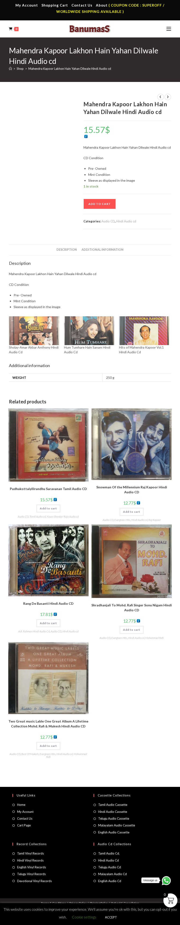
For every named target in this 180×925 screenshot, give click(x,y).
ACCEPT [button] (111, 917)
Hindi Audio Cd (108, 860)
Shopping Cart (54, 5)
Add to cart (99, 204)
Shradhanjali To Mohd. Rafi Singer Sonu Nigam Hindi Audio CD (131, 607)
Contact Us (81, 5)
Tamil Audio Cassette (112, 805)
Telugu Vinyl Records (31, 874)
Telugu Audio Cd (109, 867)
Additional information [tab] (103, 249)
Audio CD (108, 221)
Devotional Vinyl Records (34, 881)
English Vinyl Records (31, 867)
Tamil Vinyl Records (30, 853)
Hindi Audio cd (126, 221)
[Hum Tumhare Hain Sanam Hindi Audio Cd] (89, 330)
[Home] (10, 68)
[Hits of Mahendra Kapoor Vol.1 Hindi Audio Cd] (144, 330)
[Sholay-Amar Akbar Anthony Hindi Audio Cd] (34, 330)
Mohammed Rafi (154, 638)
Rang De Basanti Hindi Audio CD (48, 603)
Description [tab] (66, 249)
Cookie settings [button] (84, 917)
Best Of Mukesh (30, 754)
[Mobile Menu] (168, 29)
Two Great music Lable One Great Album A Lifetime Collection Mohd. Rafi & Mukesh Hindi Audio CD (48, 723)
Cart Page (24, 825)
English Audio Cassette (113, 832)
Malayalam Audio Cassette (116, 825)
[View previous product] (160, 97)
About (102, 5)
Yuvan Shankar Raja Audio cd (63, 516)
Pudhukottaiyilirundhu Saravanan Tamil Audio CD (48, 489)
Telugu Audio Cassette (113, 818)
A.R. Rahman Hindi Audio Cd (34, 631)
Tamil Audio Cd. (109, 853)
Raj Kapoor (154, 520)
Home (21, 805)
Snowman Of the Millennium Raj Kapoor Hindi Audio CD (131, 489)
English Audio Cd (109, 881)
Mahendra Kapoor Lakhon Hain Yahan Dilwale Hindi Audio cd (69, 68)
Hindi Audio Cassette (112, 812)
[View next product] (168, 97)
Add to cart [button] (48, 508)
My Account (26, 5)
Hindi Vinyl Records (30, 860)
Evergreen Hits (122, 520)
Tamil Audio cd (38, 516)
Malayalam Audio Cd (112, 874)
